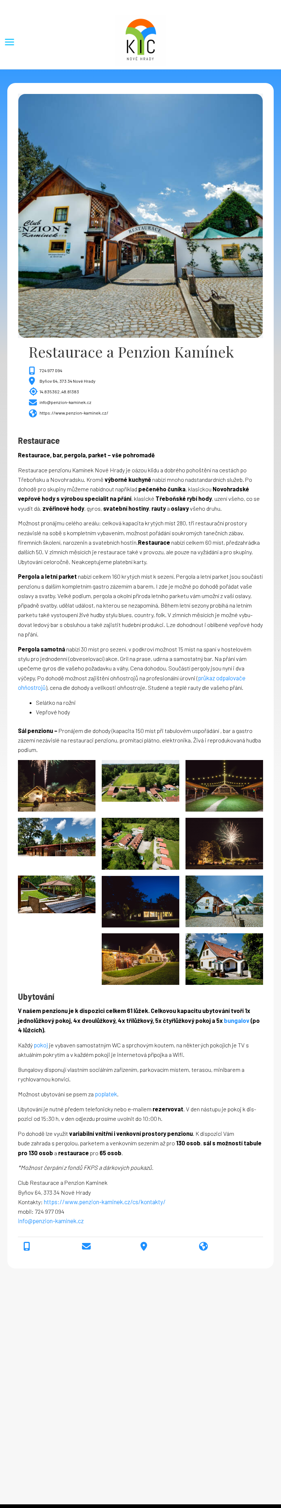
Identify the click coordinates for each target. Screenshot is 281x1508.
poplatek (106, 1094)
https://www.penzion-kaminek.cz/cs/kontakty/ (105, 1201)
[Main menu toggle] (9, 42)
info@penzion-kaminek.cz (65, 402)
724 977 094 (51, 370)
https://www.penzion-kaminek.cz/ (74, 412)
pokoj (41, 1045)
